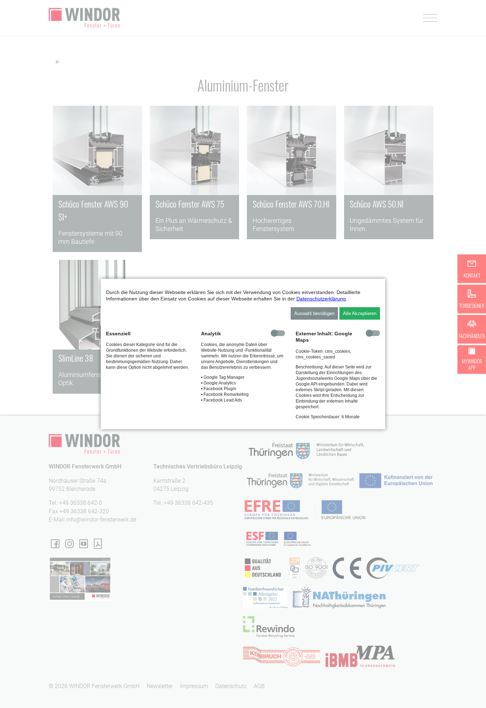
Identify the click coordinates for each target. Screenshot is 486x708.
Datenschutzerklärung (321, 298)
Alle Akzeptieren (359, 313)
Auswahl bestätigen (314, 313)
